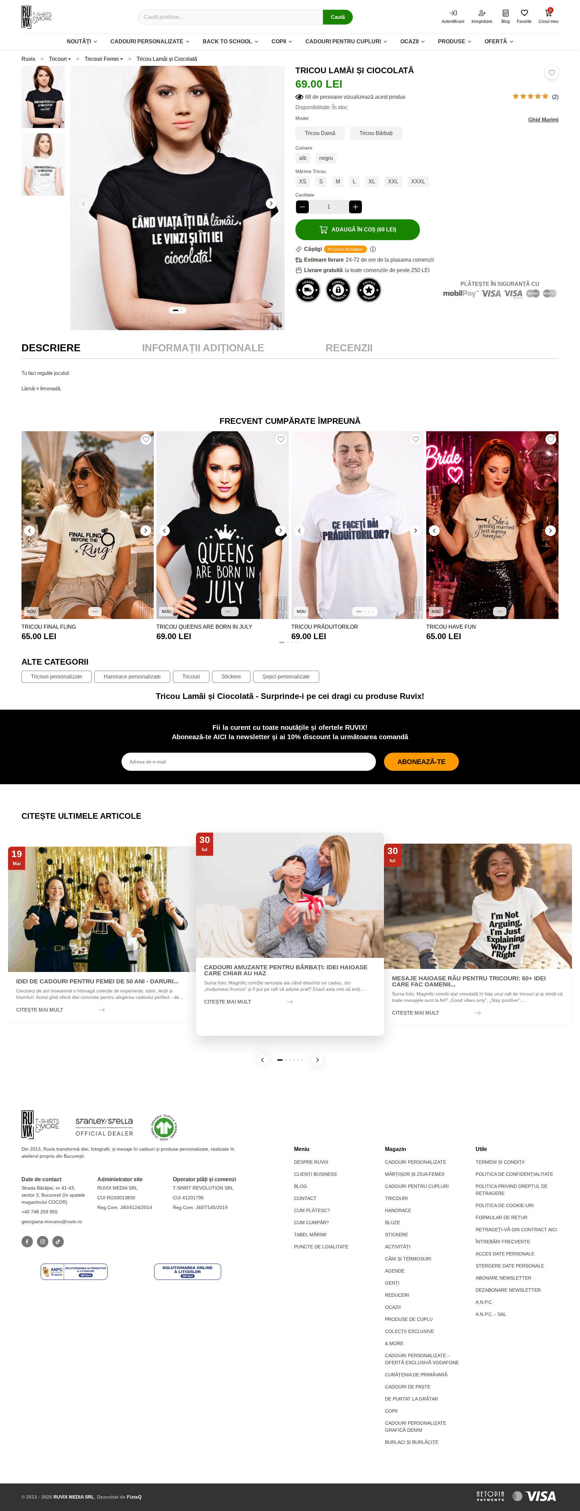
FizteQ (134, 1497)
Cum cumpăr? (311, 1222)
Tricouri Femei (102, 59)
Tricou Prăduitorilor (324, 627)
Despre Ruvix (311, 1162)
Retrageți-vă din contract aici (516, 1229)
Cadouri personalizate (146, 41)
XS (302, 181)
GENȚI (392, 1283)
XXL (393, 181)
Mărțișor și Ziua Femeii (414, 1174)
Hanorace (398, 1210)
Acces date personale (505, 1253)
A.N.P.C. (484, 1302)
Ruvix (28, 59)
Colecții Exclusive (409, 1331)
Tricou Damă (320, 133)
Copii (279, 41)
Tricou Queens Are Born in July (204, 627)
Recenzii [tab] (349, 347)
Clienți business (315, 1174)
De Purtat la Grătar (411, 1399)
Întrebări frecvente (503, 1241)
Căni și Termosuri (408, 1258)
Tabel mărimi (310, 1234)
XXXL (418, 181)
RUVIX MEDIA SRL (73, 1497)
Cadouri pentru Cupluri (417, 1186)
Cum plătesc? (312, 1210)
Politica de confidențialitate (514, 1174)
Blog (300, 1186)
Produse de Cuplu (409, 1319)
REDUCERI (397, 1295)
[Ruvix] (36, 17)
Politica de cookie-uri (505, 1205)
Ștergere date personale (510, 1266)
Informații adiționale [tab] (203, 347)
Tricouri (58, 59)
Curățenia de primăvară (416, 1374)
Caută (338, 17)
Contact (305, 1198)
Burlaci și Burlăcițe (411, 1442)
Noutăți (79, 41)
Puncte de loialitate (321, 1246)
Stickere (231, 676)
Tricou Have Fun (451, 627)
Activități (397, 1246)
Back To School (227, 41)
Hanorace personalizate (132, 676)
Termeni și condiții (500, 1162)
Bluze (392, 1222)
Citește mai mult (39, 1010)
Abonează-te (421, 761)
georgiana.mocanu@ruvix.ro (51, 1221)
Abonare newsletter (503, 1278)
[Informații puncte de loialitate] (373, 249)
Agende (394, 1271)
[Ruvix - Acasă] (40, 1124)
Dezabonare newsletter (508, 1290)
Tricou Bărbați (376, 133)
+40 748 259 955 (39, 1211)
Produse (451, 41)
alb (302, 158)
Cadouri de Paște (407, 1386)
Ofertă (496, 41)
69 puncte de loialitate (345, 249)
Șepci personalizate (286, 676)
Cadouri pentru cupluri (343, 41)
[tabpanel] (290, 388)
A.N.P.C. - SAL (491, 1314)
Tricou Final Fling (48, 627)
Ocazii (409, 41)
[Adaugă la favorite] (552, 72)
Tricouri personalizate (56, 676)
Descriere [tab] (51, 347)
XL (372, 181)
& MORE (394, 1343)
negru (326, 158)
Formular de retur (501, 1217)
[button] (271, 203)
